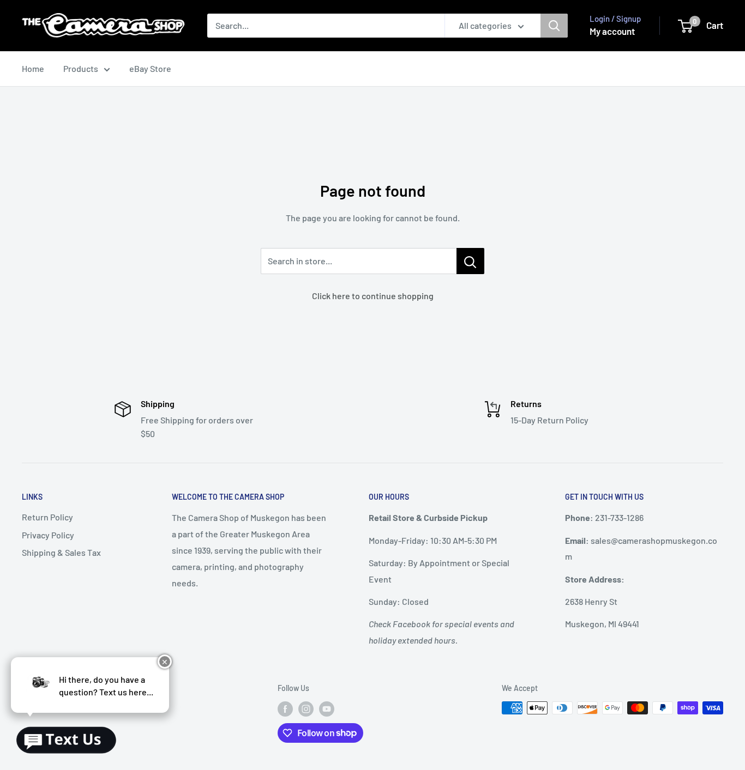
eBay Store (150, 68)
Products (80, 68)
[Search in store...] (470, 261)
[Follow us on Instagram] (306, 709)
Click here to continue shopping (373, 295)
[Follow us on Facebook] (285, 709)
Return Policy (47, 517)
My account (612, 31)
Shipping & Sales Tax (61, 552)
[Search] (554, 26)
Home (33, 68)
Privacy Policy (48, 535)
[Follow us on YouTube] (326, 709)
